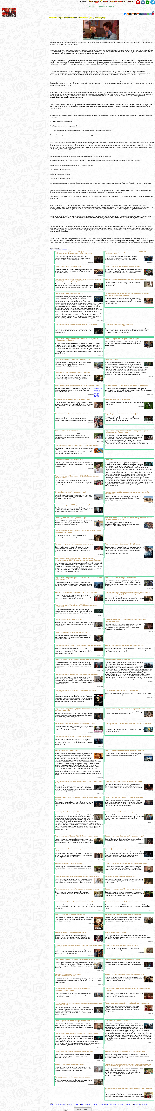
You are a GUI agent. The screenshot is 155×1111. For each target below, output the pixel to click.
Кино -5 (77, 1105)
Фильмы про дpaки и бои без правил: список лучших (74, 544)
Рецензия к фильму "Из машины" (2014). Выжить (122, 544)
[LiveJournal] (140, 14)
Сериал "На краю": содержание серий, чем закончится (124, 974)
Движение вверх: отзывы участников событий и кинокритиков (77, 659)
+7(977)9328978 (82, 1)
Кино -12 (123, 1105)
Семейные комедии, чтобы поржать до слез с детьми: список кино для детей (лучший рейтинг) (127, 294)
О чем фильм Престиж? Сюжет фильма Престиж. (72, 372)
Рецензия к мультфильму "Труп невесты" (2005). (122, 959)
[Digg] (135, 14)
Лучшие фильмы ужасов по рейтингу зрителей (122, 849)
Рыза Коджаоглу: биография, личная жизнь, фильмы (74, 1051)
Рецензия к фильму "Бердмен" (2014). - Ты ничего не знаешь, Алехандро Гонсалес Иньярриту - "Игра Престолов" (77, 252)
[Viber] (145, 14)
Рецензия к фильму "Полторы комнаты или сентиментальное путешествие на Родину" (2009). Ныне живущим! (127, 593)
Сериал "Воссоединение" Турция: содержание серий (124, 889)
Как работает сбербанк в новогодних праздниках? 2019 (75, 723)
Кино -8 (96, 1105)
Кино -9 (102, 1105)
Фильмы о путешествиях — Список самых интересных (125, 1051)
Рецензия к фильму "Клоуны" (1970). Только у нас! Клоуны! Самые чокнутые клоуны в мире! (126, 431)
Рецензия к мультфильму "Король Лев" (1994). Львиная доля (77, 445)
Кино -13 (130, 1105)
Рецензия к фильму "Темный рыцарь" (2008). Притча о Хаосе (77, 385)
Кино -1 (52, 1105)
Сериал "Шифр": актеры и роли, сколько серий (122, 339)
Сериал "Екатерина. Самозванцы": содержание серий (124, 836)
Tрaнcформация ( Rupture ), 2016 (66, 750)
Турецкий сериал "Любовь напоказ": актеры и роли (73, 414)
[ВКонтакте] (125, 14)
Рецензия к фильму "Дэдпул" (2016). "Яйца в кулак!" (73, 736)
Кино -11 (116, 1105)
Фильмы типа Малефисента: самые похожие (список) (124, 750)
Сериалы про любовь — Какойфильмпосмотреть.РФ (74, 902)
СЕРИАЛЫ (101, 6)
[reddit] (138, 14)
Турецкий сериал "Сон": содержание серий (70, 492)
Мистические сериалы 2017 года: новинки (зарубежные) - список (78, 505)
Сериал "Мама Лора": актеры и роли (68, 266)
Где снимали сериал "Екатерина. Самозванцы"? (72, 359)
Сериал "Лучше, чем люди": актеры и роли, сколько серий (126, 863)
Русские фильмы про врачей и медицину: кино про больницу (77, 889)
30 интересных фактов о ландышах (118, 399)
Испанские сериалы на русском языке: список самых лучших (77, 876)
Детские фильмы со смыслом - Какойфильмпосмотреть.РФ (126, 385)
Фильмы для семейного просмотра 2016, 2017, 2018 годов (76, 592)
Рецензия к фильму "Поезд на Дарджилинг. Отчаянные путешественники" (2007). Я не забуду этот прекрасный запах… (78, 559)
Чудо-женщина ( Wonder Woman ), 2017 (118, 1021)
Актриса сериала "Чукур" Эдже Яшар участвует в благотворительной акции (72, 989)
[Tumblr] (143, 14)
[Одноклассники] (128, 14)
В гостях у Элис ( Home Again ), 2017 (67, 812)
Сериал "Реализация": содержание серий (120, 812)
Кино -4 (70, 1105)
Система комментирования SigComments (58, 249)
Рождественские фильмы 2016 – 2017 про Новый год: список (127, 1003)
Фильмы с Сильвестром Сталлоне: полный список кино (125, 279)
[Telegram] (150, 14)
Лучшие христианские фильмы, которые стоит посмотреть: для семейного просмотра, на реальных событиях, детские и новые (128, 1065)
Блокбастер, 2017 (111, 460)
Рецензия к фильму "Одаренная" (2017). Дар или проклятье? (76, 674)
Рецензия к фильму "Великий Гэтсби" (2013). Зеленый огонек (77, 1033)
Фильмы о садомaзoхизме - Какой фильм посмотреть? (125, 645)
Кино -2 (58, 1105)
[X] (130, 14)
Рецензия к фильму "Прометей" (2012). (69, 293)
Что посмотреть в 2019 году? (115, 932)
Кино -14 (137, 1105)
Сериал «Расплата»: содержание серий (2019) (121, 945)
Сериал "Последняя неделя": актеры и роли (71, 632)
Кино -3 (64, 1105)
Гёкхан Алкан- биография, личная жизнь (69, 460)
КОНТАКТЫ (110, 6)
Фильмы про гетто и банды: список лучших (120, 578)
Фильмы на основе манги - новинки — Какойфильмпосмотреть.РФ (69, 975)
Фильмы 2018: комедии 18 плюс (66, 431)
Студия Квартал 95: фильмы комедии (68, 619)
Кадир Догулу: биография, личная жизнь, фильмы (123, 414)
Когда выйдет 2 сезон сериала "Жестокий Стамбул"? (124, 914)
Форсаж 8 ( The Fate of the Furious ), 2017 (119, 659)
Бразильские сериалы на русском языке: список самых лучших (78, 959)
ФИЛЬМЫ (92, 6)
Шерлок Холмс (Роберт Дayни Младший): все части (123, 781)
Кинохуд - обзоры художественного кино (112, 1)
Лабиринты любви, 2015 (113, 359)
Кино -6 (83, 1105)
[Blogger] (133, 14)
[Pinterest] (153, 14)
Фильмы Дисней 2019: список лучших (68, 863)
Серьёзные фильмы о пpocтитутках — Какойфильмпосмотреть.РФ (119, 325)
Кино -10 (109, 1105)
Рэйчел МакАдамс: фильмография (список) (70, 932)
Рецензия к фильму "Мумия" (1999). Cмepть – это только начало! (78, 645)
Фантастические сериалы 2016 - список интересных (123, 902)
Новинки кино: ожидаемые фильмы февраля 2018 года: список (128, 709)
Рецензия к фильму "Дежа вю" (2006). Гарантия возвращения (77, 836)
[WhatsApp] (148, 14)
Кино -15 (144, 1105)
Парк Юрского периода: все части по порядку (121, 690)
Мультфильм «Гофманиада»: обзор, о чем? (120, 876)
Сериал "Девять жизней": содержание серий (71, 518)
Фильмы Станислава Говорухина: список (70, 914)
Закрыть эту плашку (82, 1109)
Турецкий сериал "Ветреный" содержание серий (72, 399)
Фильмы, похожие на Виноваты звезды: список (72, 1077)
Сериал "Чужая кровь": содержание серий (70, 1064)
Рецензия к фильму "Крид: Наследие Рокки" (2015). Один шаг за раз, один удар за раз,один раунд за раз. (78, 280)
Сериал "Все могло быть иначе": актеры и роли (122, 266)
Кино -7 (89, 1105)
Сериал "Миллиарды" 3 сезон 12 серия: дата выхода (124, 797)
